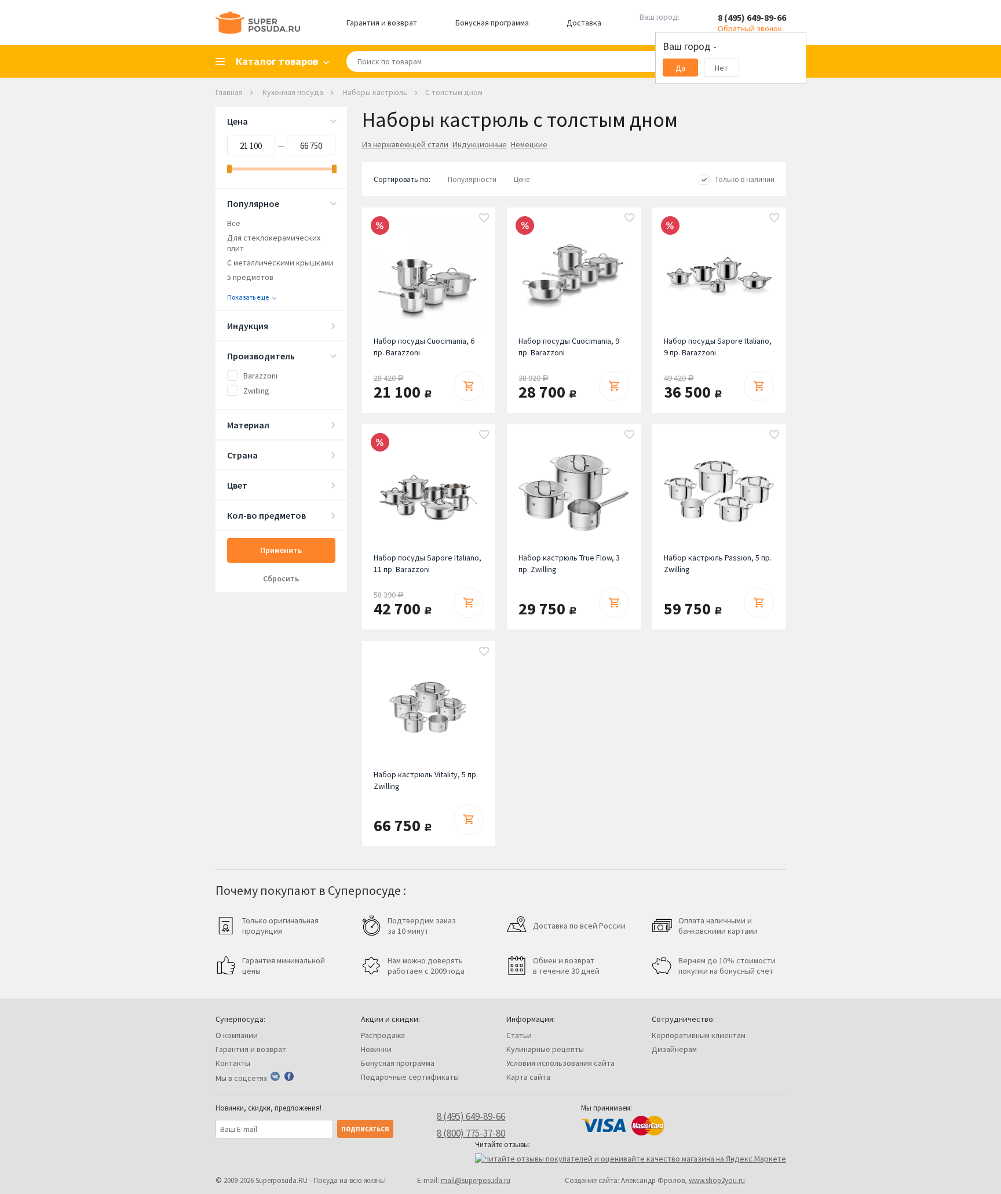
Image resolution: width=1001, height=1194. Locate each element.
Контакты (232, 1063)
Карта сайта (528, 1077)
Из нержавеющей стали (405, 144)
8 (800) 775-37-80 (471, 1133)
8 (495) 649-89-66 (752, 17)
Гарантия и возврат (381, 22)
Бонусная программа (492, 22)
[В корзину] (469, 386)
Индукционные (479, 144)
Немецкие (529, 144)
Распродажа (383, 1035)
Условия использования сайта (560, 1063)
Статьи (519, 1035)
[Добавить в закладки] (484, 219)
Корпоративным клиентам (699, 1035)
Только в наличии (745, 179)
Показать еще (248, 297)
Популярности (472, 179)
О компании (236, 1035)
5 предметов (250, 277)
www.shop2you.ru (717, 1180)
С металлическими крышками (280, 262)
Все (233, 223)
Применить (281, 550)
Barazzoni (260, 375)
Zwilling (256, 390)
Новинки (376, 1049)
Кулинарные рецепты (545, 1049)
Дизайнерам (674, 1049)
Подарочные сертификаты (410, 1077)
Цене (521, 179)
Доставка (584, 22)
